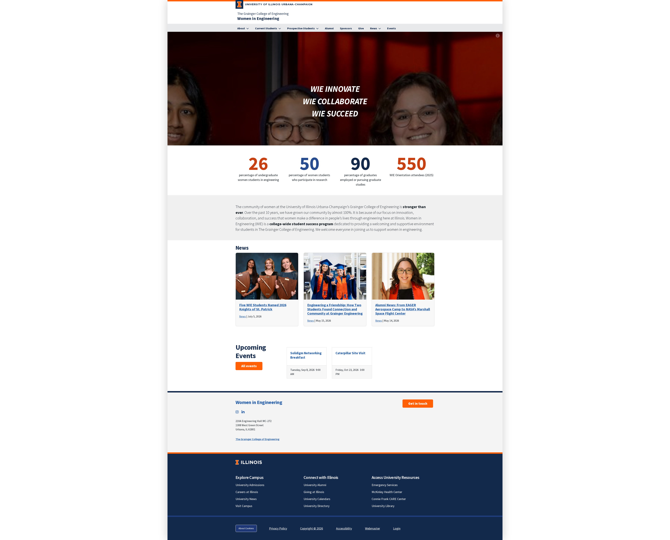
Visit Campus (244, 506)
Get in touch (417, 403)
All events (249, 366)
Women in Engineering (259, 402)
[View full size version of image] (498, 35)
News (242, 316)
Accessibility (344, 528)
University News (246, 499)
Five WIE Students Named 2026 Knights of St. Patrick (262, 307)
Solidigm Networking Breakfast (306, 355)
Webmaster (372, 528)
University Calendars (317, 499)
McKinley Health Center (387, 492)
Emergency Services (385, 485)
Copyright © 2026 (311, 528)
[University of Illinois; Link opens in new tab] (249, 462)
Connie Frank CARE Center (389, 499)
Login (396, 528)
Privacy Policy (278, 528)
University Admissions (250, 485)
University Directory (316, 506)
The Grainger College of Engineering (263, 14)
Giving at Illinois (314, 492)
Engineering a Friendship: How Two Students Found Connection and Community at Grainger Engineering (335, 309)
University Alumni (315, 485)
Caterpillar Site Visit (350, 353)
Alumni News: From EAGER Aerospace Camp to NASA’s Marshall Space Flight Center (402, 309)
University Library (383, 506)
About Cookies (246, 528)
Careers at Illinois (247, 492)
